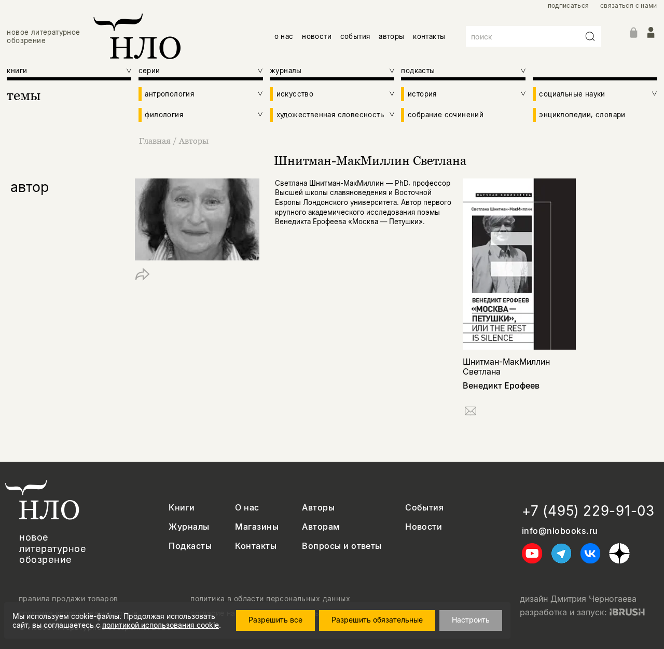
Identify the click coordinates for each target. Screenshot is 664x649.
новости (316, 36)
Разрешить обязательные (377, 619)
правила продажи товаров (68, 599)
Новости (423, 527)
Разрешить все (275, 619)
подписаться (568, 5)
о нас (284, 36)
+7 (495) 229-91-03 (588, 511)
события (355, 36)
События (424, 508)
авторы (391, 36)
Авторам (321, 527)
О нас (247, 508)
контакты (429, 36)
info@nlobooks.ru (560, 531)
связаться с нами (628, 5)
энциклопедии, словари (582, 115)
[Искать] (590, 36)
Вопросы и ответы (342, 546)
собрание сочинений (445, 115)
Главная (155, 140)
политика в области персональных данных (270, 599)
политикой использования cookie (160, 624)
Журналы (189, 527)
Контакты (255, 546)
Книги (182, 508)
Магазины (257, 527)
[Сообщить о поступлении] (470, 412)
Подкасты (190, 546)
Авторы (194, 140)
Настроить (471, 619)
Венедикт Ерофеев (501, 385)
